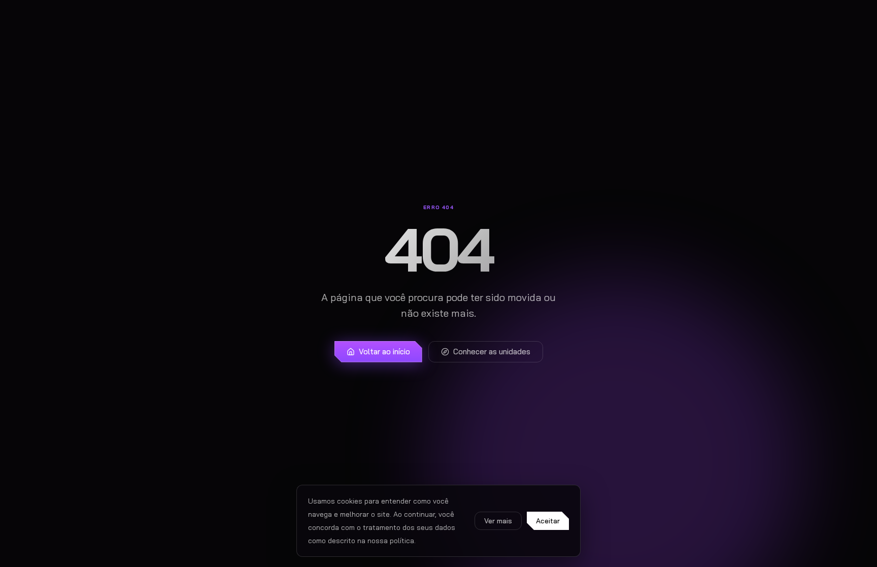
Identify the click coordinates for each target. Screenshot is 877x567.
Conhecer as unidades (491, 351)
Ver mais (498, 520)
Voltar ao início (384, 351)
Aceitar (548, 520)
